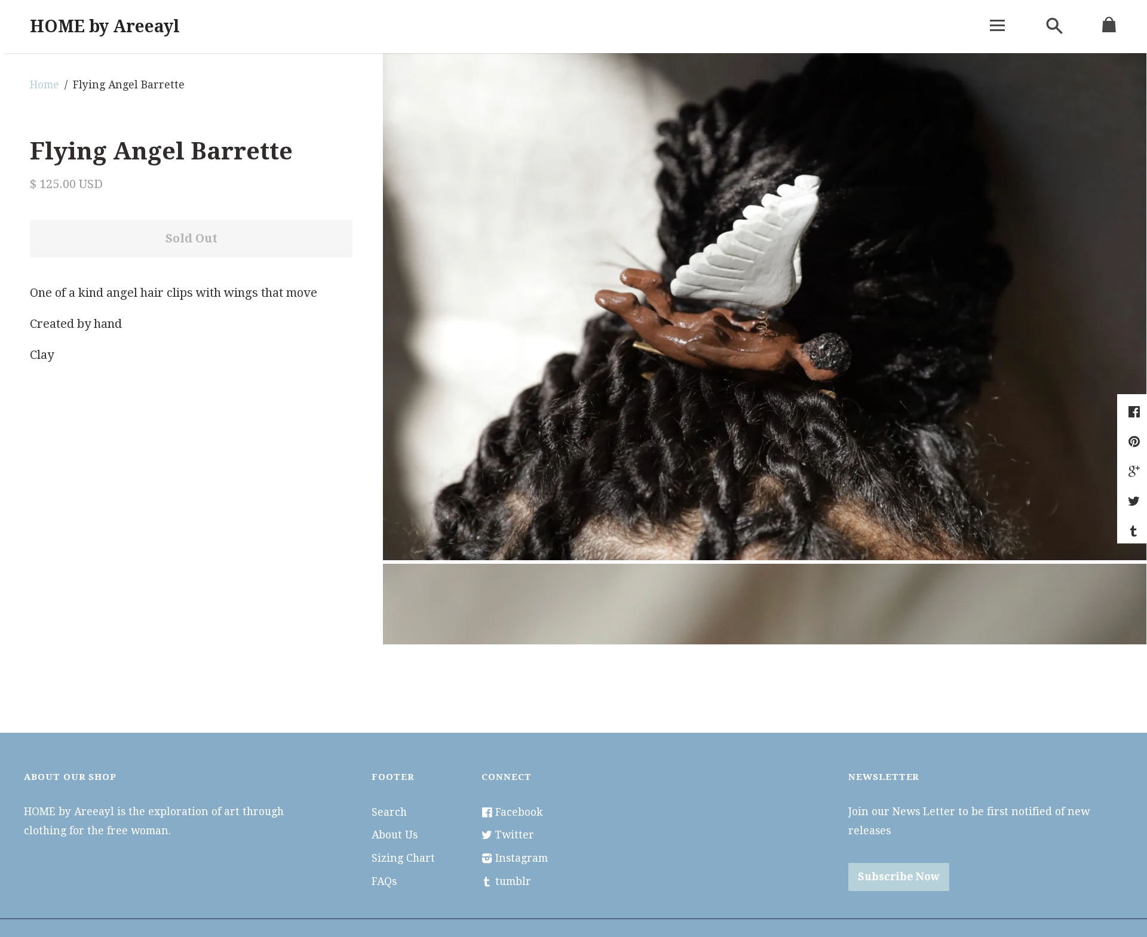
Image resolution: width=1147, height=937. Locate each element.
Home (44, 85)
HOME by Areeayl (105, 26)
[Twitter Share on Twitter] (1135, 501)
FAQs (384, 881)
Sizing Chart (403, 858)
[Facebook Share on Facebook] (1135, 411)
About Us (395, 835)
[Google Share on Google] (1135, 471)
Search (389, 812)
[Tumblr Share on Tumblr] (1135, 530)
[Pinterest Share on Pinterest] (1135, 441)
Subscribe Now (899, 877)
